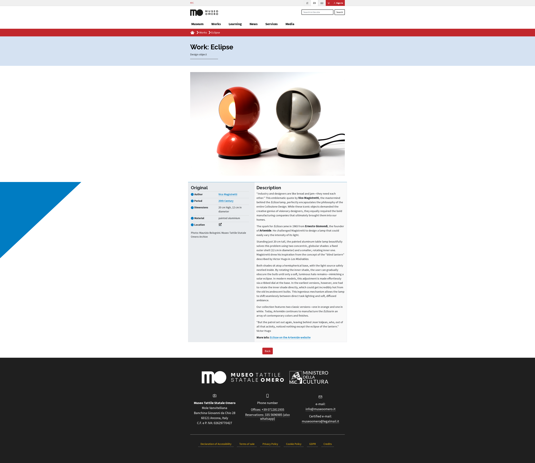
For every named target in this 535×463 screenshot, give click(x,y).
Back (267, 351)
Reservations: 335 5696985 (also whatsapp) (267, 417)
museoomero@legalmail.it (320, 421)
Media (289, 24)
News (254, 24)
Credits (328, 444)
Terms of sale (247, 444)
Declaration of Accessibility (215, 444)
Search (339, 12)
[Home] (204, 12)
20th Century (226, 200)
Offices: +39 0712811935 (267, 409)
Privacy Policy (270, 444)
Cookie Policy (293, 444)
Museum (197, 24)
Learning (235, 24)
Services (271, 24)
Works (216, 24)
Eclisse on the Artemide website (290, 337)
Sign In (339, 3)
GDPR (312, 444)
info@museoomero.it (320, 409)
